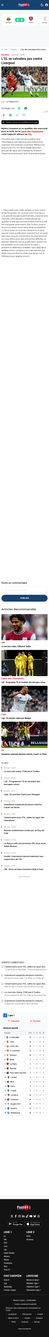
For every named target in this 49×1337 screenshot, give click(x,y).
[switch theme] (42, 5)
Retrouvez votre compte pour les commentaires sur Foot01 (23, 1309)
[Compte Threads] (38, 1216)
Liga (3, 714)
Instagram (39, 1318)
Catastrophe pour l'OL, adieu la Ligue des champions (24, 819)
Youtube (27, 1318)
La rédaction (12, 1314)
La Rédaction (12, 102)
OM (3, 642)
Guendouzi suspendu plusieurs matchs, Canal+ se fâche (23, 806)
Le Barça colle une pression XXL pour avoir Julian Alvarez (25, 844)
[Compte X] (11, 1216)
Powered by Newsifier (24, 1329)
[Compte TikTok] (27, 1216)
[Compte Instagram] (19, 1216)
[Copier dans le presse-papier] (17, 115)
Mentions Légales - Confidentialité (24, 1300)
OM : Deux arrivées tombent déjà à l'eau (23, 869)
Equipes (5, 55)
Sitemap (37, 1322)
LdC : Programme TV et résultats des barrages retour (22, 783)
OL (30, 134)
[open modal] (46, 4)
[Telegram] (10, 115)
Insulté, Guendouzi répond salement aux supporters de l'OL (23, 857)
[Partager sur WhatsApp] (19, 108)
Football (40, 1314)
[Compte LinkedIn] (23, 1216)
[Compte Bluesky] (34, 1216)
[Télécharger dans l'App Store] (33, 1223)
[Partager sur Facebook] (25, 108)
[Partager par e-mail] (23, 115)
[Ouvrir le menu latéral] (2, 4)
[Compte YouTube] (30, 1216)
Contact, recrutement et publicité (25, 1304)
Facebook (25, 1322)
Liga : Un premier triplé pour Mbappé (22, 794)
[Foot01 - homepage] (24, 5)
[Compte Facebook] (15, 1216)
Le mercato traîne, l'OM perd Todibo (22, 771)
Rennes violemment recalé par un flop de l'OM (24, 831)
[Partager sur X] (3, 115)
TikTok (13, 1322)
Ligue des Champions (32, 131)
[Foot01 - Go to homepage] (24, 1207)
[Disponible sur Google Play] (16, 1223)
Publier (24, 598)
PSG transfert (27, 1314)
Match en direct (13, 1318)
